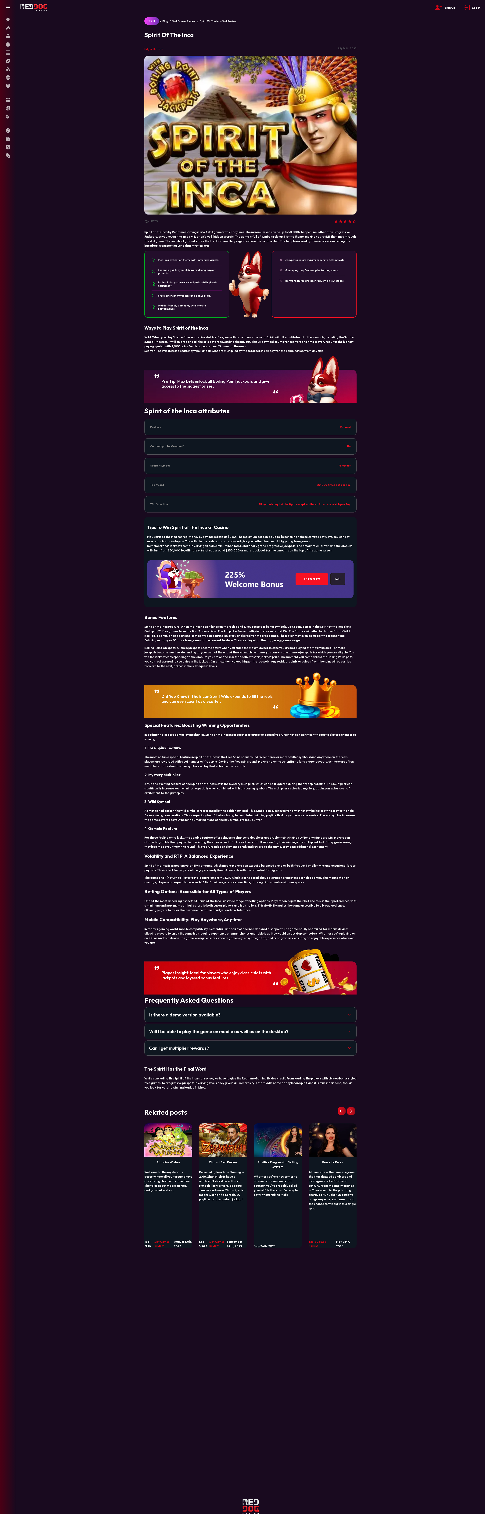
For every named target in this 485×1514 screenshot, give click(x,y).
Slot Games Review (184, 21)
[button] (250, 1014)
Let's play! (312, 579)
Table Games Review (317, 1243)
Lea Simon (203, 1243)
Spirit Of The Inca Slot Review (218, 21)
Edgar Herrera (153, 49)
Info (337, 579)
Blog (165, 21)
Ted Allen (147, 1243)
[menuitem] (8, 19)
